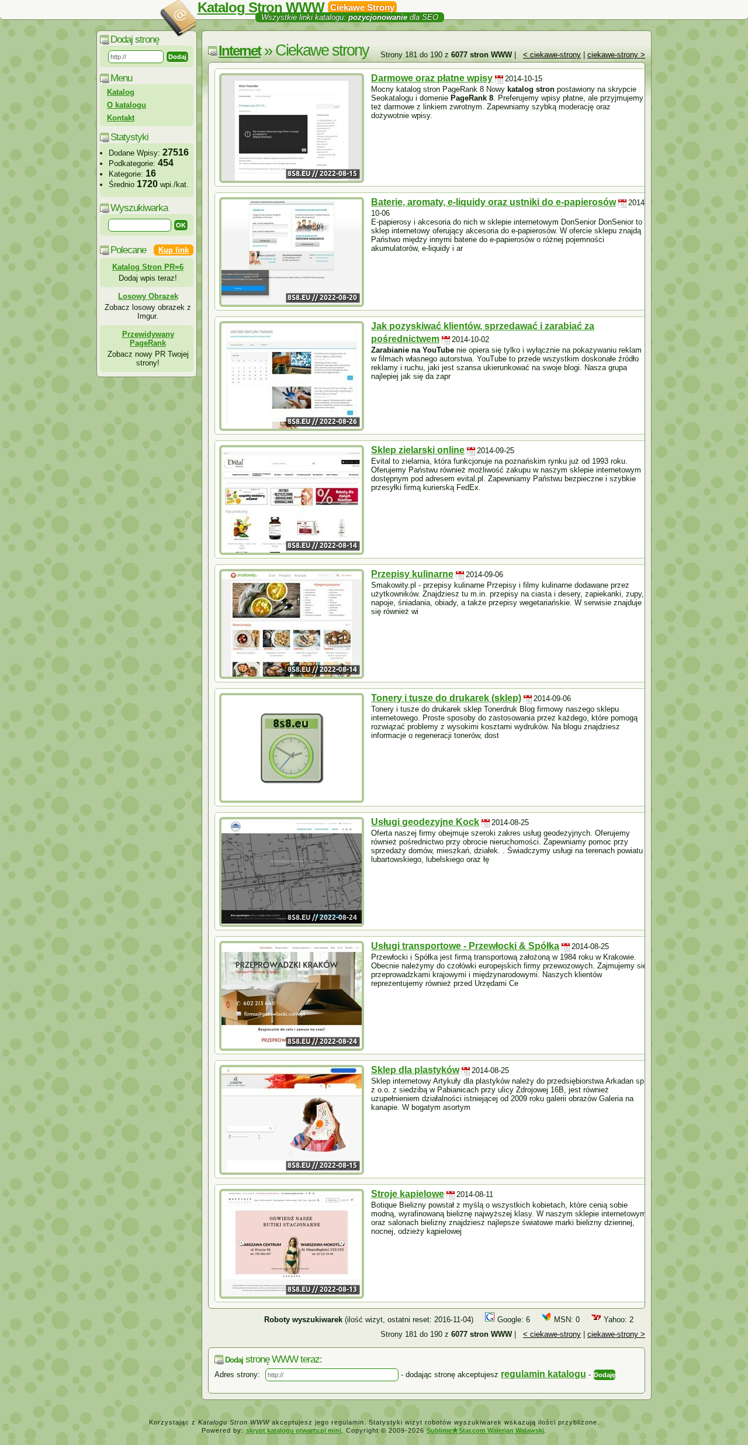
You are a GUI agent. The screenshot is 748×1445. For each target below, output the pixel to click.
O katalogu (126, 105)
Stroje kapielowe (407, 1194)
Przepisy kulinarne (412, 574)
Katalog (120, 92)
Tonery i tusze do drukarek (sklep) (446, 698)
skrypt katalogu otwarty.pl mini (293, 1430)
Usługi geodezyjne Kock (425, 822)
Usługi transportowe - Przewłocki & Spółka (465, 946)
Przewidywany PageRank (148, 338)
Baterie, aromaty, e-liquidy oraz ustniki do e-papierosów (493, 202)
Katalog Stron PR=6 (147, 267)
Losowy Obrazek (148, 296)
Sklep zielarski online (418, 450)
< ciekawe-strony (552, 54)
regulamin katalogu (543, 1374)
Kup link (173, 250)
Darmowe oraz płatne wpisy (432, 78)
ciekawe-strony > (616, 54)
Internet (240, 50)
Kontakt (120, 117)
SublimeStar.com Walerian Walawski (485, 1430)
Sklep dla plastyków (415, 1070)
